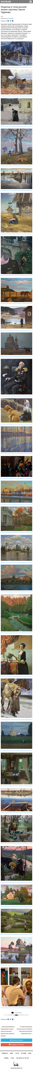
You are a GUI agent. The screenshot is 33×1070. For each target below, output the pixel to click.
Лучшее (6, 1058)
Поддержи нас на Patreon (17, 1044)
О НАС (12, 1058)
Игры (29, 1053)
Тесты (17, 1053)
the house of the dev (22, 1058)
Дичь (11, 1053)
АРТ (1, 16)
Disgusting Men (4, 18)
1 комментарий (18, 1012)
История (23, 1053)
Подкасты (5, 1053)
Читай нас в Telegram (17, 1040)
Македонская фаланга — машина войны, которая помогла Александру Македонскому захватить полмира (8, 1031)
